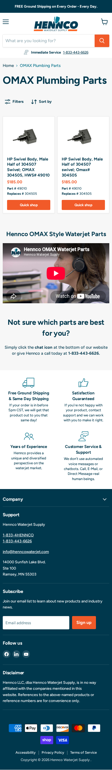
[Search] (102, 41)
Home (8, 65)
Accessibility (25, 752)
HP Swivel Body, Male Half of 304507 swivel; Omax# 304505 (82, 167)
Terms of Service (83, 752)
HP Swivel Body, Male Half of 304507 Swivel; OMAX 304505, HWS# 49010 (28, 167)
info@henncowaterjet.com (26, 551)
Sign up (84, 622)
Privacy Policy (53, 752)
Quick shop (29, 205)
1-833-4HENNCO (18, 535)
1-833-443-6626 (75, 52)
